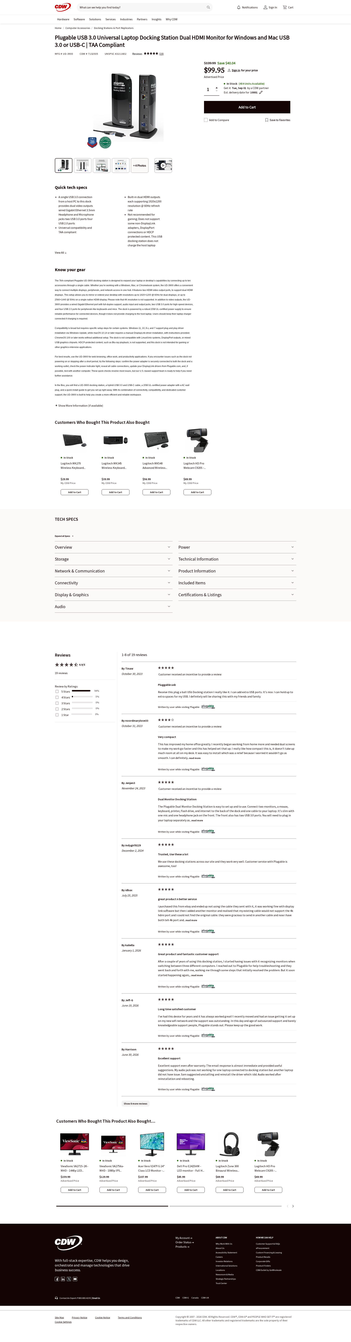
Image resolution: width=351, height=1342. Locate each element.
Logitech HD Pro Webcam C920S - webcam (264, 1168)
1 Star (65, 715)
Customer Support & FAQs (268, 1243)
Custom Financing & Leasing (269, 1252)
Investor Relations (224, 1261)
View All (60, 252)
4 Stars (65, 697)
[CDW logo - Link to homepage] (63, 7)
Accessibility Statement (226, 1252)
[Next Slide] (293, 1206)
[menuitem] (239, 7)
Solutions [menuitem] (95, 19)
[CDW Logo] (63, 7)
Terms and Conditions (130, 1317)
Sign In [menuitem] (273, 7)
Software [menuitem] (79, 19)
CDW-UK (205, 1297)
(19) (161, 54)
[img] (151, 54)
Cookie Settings (63, 1322)
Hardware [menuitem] (63, 19)
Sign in (236, 70)
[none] (63, 19)
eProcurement (262, 1248)
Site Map (59, 1317)
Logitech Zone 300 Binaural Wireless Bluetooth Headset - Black (228, 1168)
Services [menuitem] (110, 19)
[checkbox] (206, 120)
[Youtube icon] (75, 1279)
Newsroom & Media (225, 1274)
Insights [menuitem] (156, 19)
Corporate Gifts (263, 1261)
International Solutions (226, 1265)
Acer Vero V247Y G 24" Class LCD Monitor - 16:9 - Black (151, 1168)
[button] (288, 7)
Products (181, 1246)
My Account (183, 1238)
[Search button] (208, 7)
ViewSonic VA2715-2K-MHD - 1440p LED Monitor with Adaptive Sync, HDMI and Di (74, 1168)
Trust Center (221, 1283)
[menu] (247, 7)
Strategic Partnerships (226, 1278)
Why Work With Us (224, 1243)
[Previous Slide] (288, 1206)
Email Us (96, 1298)
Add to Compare (219, 120)
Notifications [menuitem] (250, 7)
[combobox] (139, 7)
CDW (178, 1297)
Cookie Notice (102, 1317)
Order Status (184, 1242)
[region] (175, 465)
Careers (219, 1257)
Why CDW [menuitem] (172, 19)
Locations (220, 1270)
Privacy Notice (79, 1317)
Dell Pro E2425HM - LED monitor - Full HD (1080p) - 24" (190, 1168)
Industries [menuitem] (126, 19)
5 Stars (65, 691)
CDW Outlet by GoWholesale (269, 1270)
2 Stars (65, 709)
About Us (220, 1248)
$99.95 (214, 70)
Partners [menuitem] (142, 19)
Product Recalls (263, 1257)
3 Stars (65, 703)
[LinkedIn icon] (63, 1279)
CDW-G (185, 1297)
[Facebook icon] (57, 1279)
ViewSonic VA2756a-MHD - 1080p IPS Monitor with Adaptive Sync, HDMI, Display (112, 1168)
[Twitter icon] (69, 1279)
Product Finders (263, 1265)
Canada (195, 1297)
